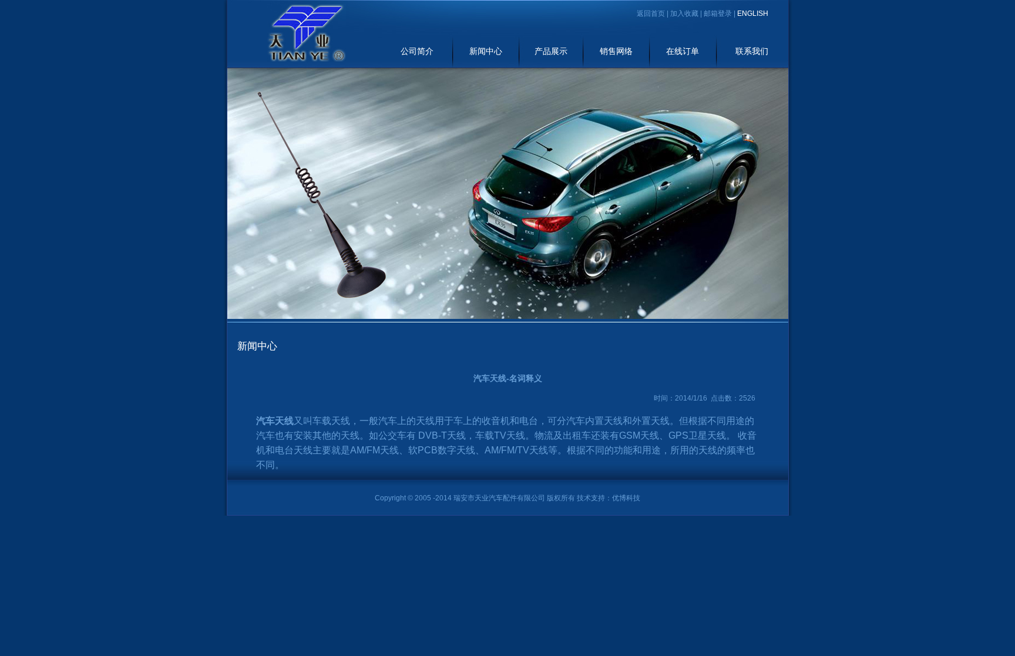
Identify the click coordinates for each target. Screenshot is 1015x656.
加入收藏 (684, 13)
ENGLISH (752, 13)
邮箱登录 (718, 13)
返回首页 (651, 13)
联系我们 (751, 51)
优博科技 (626, 498)
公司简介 (417, 51)
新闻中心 (485, 51)
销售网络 (616, 51)
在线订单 (682, 51)
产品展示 (551, 51)
